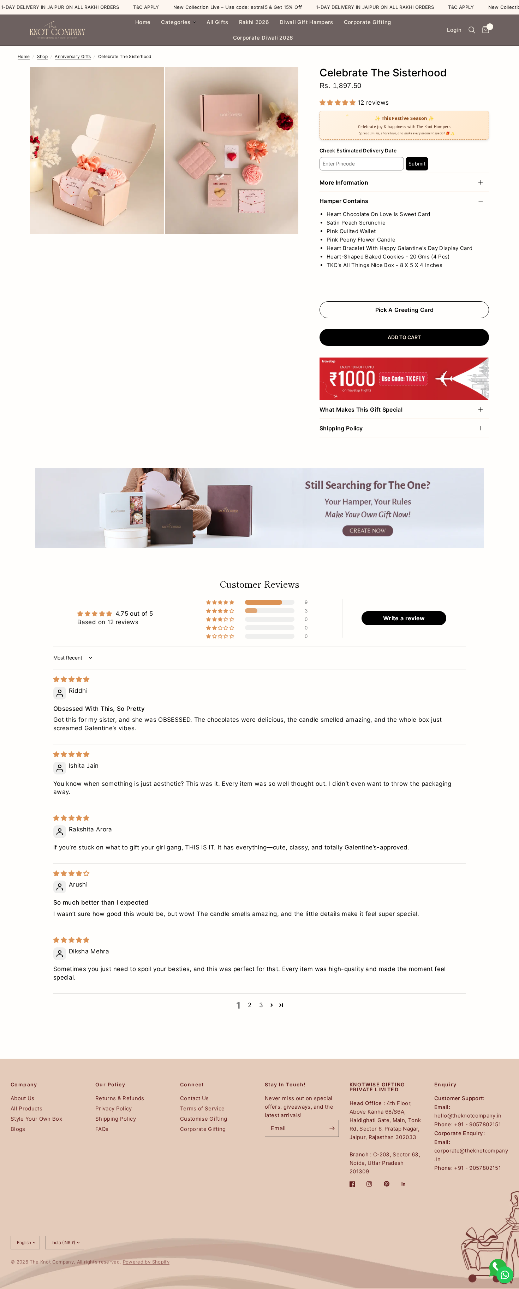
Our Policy (110, 1084)
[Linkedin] (408, 1184)
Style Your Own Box (36, 1118)
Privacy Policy (113, 1108)
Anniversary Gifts (73, 56)
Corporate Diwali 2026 (263, 37)
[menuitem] (143, 22)
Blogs (18, 1129)
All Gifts (217, 22)
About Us (23, 1098)
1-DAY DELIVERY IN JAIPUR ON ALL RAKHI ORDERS (346, 7)
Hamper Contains (344, 201)
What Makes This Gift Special (361, 409)
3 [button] (261, 1005)
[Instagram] (374, 1184)
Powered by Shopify (146, 1262)
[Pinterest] (391, 1184)
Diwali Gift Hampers (306, 22)
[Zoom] (149, 81)
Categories (175, 22)
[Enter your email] (332, 1128)
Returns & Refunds (119, 1098)
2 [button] (249, 1005)
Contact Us (194, 1098)
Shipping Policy (341, 428)
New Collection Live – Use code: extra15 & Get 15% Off (208, 7)
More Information (344, 182)
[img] (71, 679)
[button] (339, 102)
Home (142, 22)
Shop (42, 56)
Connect (192, 1084)
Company (24, 1084)
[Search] (472, 30)
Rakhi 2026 (254, 22)
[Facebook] (357, 1184)
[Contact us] (504, 1274)
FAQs (101, 1129)
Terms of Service (202, 1108)
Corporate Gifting (367, 22)
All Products (26, 1108)
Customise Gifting (203, 1118)
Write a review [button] (404, 618)
